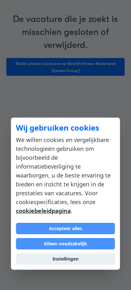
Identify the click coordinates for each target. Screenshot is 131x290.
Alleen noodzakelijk (65, 244)
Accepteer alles (65, 228)
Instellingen (65, 259)
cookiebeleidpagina (43, 211)
